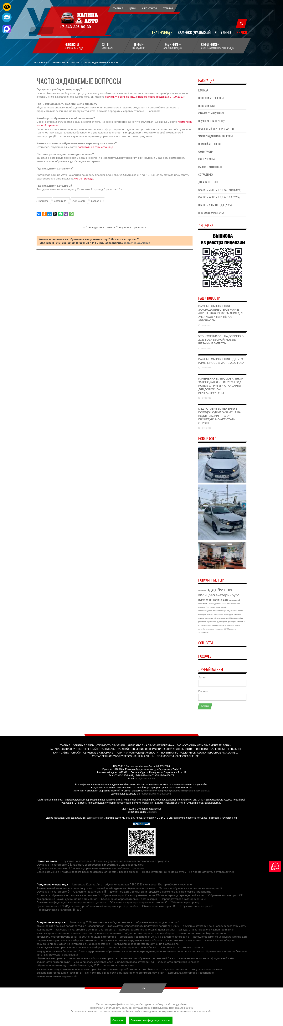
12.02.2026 (205, 397)
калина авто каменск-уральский (57, 976)
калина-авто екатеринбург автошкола (202, 933)
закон (218, 607)
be (210, 625)
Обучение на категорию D (53, 891)
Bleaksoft (152, 811)
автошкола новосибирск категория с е (93, 958)
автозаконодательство (207, 610)
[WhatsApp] (71, 214)
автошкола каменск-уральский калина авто (220, 936)
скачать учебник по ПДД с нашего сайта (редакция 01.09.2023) (145, 96)
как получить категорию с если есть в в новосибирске (70, 947)
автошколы (98, 817)
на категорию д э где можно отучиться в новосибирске (200, 940)
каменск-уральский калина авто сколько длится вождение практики (79, 933)
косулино (201, 625)
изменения (205, 599)
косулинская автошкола (207, 969)
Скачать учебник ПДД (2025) (215, 205)
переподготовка (215, 603)
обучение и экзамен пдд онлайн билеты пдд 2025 (68, 965)
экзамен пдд (229, 625)
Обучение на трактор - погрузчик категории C (138, 902)
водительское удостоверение (217, 621)
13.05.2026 (205, 325)
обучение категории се (51, 958)
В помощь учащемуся (211, 212)
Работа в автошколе (210, 167)
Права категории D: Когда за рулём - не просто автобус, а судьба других (188, 871)
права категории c (238, 621)
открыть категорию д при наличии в (59, 972)
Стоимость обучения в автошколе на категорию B (190, 888)
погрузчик (219, 629)
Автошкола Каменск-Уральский (155, 793)
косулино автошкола (175, 969)
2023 (230, 618)
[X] (55, 214)
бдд (207, 607)
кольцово (44, 200)
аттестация (221, 610)
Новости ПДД (206, 106)
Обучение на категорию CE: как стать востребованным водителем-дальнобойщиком (90, 864)
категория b (211, 629)
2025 (226, 614)
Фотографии (205, 151)
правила (201, 618)
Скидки (241, 32)
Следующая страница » (131, 227)
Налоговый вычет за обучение (216, 129)
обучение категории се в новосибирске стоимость (214, 926)
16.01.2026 (205, 428)
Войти (204, 706)
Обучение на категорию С (196, 906)
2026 (221, 614)
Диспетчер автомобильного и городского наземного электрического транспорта (160, 891)
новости (235, 618)
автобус (224, 607)
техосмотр (235, 603)
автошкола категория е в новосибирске (132, 947)
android (226, 629)
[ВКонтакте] (39, 214)
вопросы (96, 200)
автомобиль (202, 629)
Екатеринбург (163, 32)
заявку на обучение (137, 243)
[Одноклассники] (44, 214)
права (216, 614)
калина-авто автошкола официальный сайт (206, 958)
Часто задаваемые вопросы (215, 136)
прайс (230, 621)
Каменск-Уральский (194, 32)
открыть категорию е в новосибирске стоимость (67, 940)
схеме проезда (83, 178)
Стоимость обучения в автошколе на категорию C (68, 895)
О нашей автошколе (210, 144)
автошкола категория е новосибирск (191, 972)
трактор (237, 625)
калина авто (44, 929)
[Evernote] (60, 214)
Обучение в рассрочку (211, 121)
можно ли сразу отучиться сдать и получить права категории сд (114, 962)
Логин (202, 677)
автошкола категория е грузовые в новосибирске (131, 940)
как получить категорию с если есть (183, 947)
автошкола (60, 200)
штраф (212, 607)
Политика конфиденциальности (151, 1020)
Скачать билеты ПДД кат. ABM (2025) (219, 190)
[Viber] (66, 214)
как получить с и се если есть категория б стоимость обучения (124, 972)
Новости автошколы (211, 98)
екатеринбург (227, 594)
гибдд (241, 618)
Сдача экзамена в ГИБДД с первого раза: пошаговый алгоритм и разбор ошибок (87, 871)
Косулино (222, 32)
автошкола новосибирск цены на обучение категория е (154, 936)
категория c (234, 599)
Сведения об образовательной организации (129, 899)
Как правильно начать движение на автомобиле (67, 899)
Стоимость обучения (211, 113)
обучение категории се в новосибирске (150, 933)
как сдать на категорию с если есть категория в (85, 929)
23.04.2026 (205, 348)
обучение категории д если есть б (157, 922)
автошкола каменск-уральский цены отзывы (147, 929)
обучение (224, 589)
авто (228, 603)
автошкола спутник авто (118, 965)
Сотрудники (205, 174)
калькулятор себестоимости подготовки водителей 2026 (143, 926)
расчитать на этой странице (95, 147)
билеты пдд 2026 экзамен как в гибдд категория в (101, 922)
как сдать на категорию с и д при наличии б (206, 929)
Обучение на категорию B (89, 891)
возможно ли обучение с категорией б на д (148, 958)
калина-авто (78, 200)
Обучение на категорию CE (225, 895)
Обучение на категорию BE (159, 906)
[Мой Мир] (49, 214)
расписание (202, 621)
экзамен (237, 614)
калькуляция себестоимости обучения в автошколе (146, 944)
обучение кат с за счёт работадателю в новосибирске (70, 926)
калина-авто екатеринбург (53, 962)
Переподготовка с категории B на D (59, 909)
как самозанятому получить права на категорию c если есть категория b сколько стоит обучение (98, 969)
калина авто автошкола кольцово (178, 962)
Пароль (203, 691)
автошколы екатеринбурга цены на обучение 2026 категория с (76, 936)
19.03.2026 (205, 367)
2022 (224, 603)
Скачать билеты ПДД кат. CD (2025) (218, 197)
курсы (231, 614)
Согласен (118, 1020)
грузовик (201, 607)
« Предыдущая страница (99, 227)
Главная (203, 90)
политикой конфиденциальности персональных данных (177, 790)
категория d (203, 614)
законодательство (218, 625)
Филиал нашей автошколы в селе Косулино (64, 888)
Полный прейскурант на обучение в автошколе (125, 888)
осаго (210, 614)
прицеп (210, 618)
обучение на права (235, 610)
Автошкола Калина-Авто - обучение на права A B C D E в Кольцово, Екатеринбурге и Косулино (132, 884)
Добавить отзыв (208, 182)
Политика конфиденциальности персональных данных (71, 902)
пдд (210, 589)
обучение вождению (221, 618)
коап (206, 618)
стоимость (203, 603)
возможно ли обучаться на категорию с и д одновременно (73, 944)
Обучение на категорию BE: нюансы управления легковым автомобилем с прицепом (115, 861)
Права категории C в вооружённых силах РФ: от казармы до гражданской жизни (153, 895)
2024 (206, 625)
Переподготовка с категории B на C (183, 899)
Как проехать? (206, 159)
